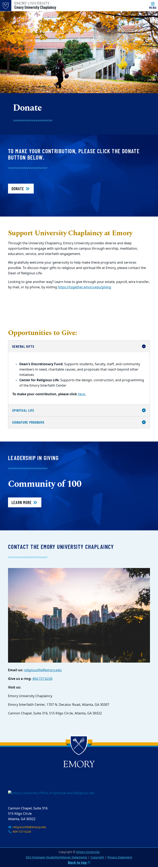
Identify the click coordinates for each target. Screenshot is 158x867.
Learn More (22, 502)
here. (82, 394)
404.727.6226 (42, 678)
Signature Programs (28, 422)
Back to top (77, 862)
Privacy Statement (119, 857)
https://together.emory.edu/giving (84, 287)
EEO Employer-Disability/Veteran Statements (56, 857)
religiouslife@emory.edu (43, 670)
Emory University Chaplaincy (35, 7)
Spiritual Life (23, 410)
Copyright (97, 857)
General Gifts (23, 346)
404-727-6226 (21, 832)
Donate (18, 188)
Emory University (88, 852)
